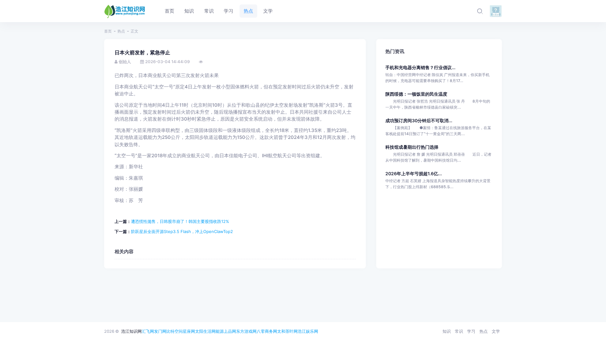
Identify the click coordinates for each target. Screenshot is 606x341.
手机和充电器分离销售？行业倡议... (420, 67)
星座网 (189, 331)
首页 (108, 31)
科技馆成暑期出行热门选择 (411, 147)
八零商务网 (267, 331)
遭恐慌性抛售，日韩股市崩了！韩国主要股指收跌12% (180, 221)
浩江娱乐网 (308, 331)
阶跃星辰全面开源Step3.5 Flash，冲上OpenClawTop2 (182, 231)
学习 (471, 331)
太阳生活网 (205, 331)
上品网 (230, 331)
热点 (121, 31)
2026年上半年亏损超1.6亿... (413, 173)
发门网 (160, 331)
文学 (496, 331)
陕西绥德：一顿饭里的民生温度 (416, 94)
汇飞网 (148, 331)
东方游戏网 (246, 331)
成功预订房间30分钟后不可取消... (418, 120)
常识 (459, 331)
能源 (220, 331)
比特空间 (174, 331)
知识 (447, 331)
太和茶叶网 (287, 331)
